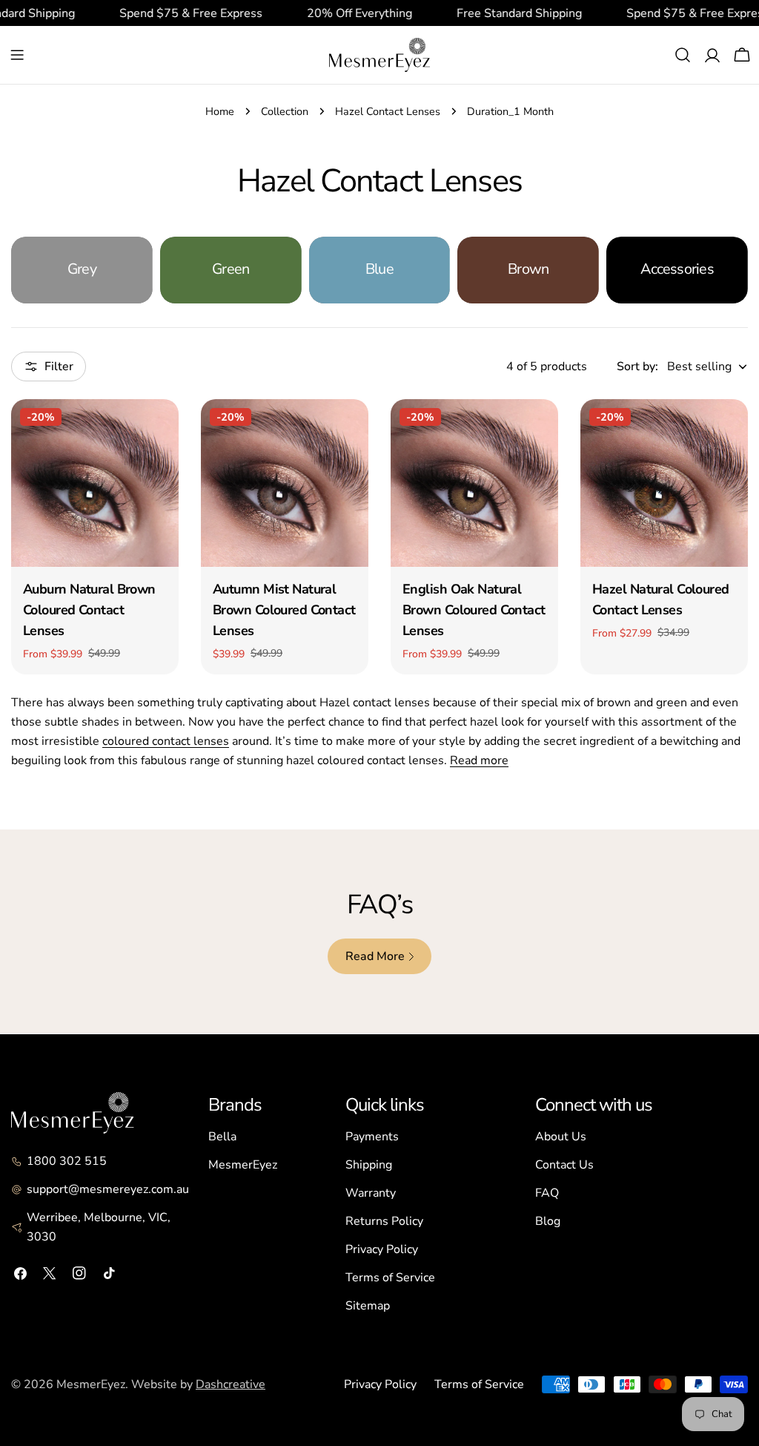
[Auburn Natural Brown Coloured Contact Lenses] (95, 483)
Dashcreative (230, 1384)
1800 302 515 (67, 1161)
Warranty (370, 1193)
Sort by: (637, 366)
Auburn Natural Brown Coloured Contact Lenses (89, 610)
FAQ (547, 1193)
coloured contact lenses (165, 741)
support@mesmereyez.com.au (108, 1189)
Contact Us (564, 1165)
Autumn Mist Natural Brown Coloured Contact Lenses (284, 610)
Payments (372, 1136)
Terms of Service (390, 1277)
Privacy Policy (381, 1249)
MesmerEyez (242, 1165)
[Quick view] (157, 432)
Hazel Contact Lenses (387, 111)
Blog (547, 1221)
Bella (222, 1136)
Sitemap (367, 1306)
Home (219, 111)
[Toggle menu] (17, 55)
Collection (284, 111)
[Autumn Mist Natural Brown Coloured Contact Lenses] (284, 483)
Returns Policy (384, 1221)
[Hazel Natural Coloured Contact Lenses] (664, 483)
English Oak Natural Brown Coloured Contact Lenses (474, 610)
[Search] (682, 55)
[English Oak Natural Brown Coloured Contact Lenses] (474, 483)
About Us (560, 1136)
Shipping (368, 1165)
